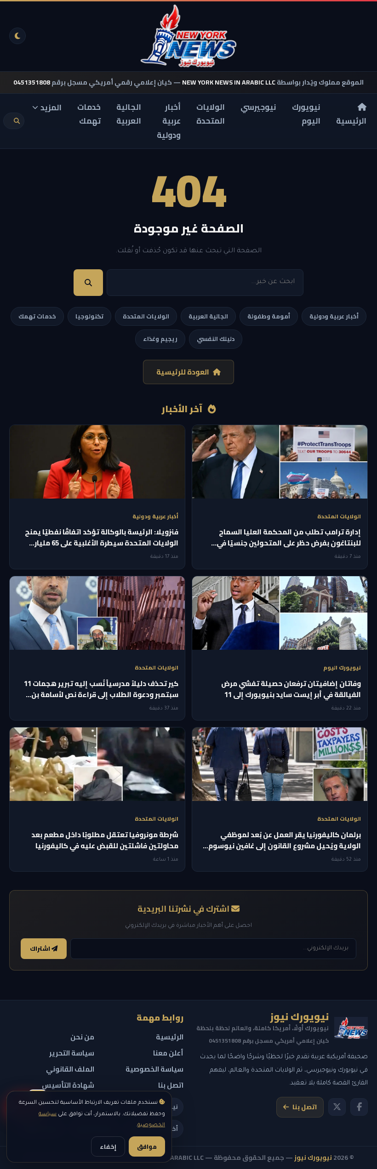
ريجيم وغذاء (160, 338)
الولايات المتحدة (210, 114)
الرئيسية (351, 120)
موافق (147, 1146)
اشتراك (40, 948)
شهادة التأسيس (68, 1085)
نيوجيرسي (258, 107)
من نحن (82, 1037)
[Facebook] (359, 1107)
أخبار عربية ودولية (169, 121)
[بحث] (17, 121)
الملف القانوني (70, 1069)
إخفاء (108, 1146)
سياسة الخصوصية (154, 1069)
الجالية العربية (128, 114)
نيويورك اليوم (306, 114)
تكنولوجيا (89, 316)
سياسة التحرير (71, 1053)
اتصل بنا (304, 1107)
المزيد (51, 107)
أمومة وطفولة (268, 316)
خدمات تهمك (89, 114)
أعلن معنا (168, 1053)
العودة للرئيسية (182, 372)
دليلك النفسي (215, 338)
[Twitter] (337, 1107)
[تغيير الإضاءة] (17, 36)
